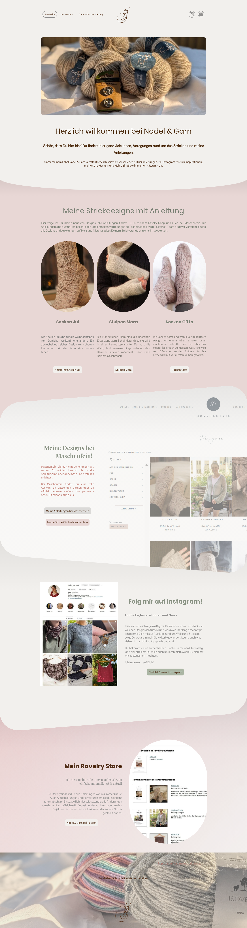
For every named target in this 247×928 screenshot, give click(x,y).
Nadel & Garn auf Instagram (165, 672)
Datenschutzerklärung (187, 863)
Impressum (165, 863)
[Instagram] (192, 14)
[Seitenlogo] (123, 14)
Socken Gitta (179, 369)
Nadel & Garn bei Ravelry (81, 822)
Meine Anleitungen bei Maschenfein (67, 511)
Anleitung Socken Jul (67, 369)
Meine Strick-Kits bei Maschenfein (67, 522)
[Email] (201, 14)
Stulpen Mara (123, 369)
